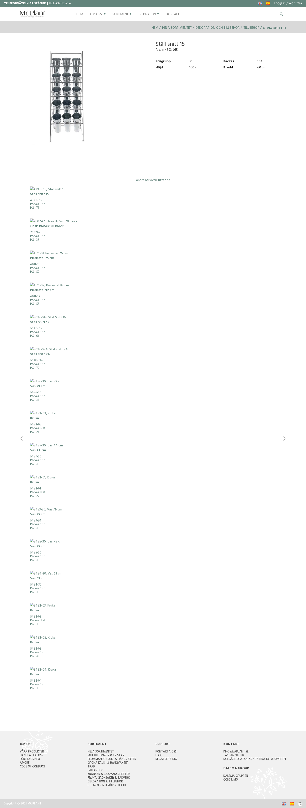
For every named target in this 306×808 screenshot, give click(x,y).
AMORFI (25, 763)
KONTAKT (173, 14)
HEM (79, 14)
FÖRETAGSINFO (30, 759)
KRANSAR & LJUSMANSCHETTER (109, 774)
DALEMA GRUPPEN (235, 776)
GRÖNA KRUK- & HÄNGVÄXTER (108, 763)
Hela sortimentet (177, 28)
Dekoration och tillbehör (217, 28)
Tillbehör (251, 28)
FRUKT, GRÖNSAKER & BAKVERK (109, 778)
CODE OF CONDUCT (33, 767)
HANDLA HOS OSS (31, 756)
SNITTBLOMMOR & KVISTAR (106, 756)
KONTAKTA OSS (166, 752)
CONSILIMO (230, 780)
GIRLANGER (95, 770)
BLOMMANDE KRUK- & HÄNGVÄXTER (112, 759)
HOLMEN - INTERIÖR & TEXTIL (107, 785)
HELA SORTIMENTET (101, 752)
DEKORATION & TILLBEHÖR (105, 782)
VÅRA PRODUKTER (32, 752)
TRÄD (91, 767)
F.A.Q (158, 756)
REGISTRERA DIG (166, 759)
